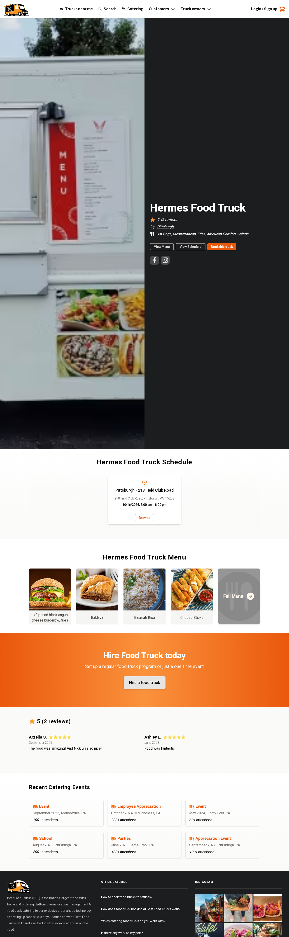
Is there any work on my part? (122, 933)
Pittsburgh (165, 227)
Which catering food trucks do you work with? (133, 921)
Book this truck (222, 247)
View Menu (162, 247)
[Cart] (281, 9)
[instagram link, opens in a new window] (165, 260)
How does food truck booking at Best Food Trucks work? (140, 909)
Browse (144, 518)
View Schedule (190, 247)
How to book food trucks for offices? (126, 897)
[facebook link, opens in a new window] (154, 260)
